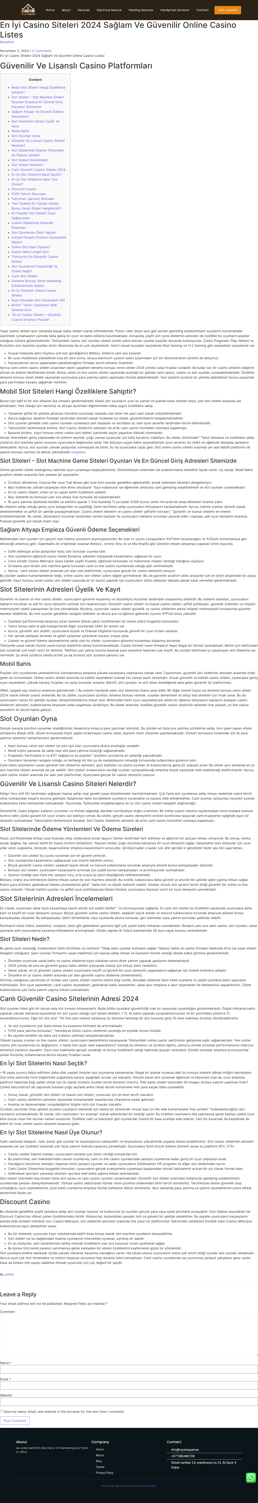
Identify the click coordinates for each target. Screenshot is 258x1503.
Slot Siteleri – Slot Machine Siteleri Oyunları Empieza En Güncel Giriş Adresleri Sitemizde (37, 102)
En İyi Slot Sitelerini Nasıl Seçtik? (36, 174)
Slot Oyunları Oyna (25, 136)
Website (6, 1395)
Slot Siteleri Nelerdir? (27, 165)
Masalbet (7, 42)
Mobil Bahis (20, 131)
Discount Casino (23, 189)
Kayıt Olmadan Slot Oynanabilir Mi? (38, 300)
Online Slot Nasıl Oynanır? (31, 247)
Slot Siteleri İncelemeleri (29, 160)
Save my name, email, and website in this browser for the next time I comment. (64, 1411)
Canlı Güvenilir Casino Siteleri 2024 (38, 170)
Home (50, 10)
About (66, 10)
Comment (7, 1311)
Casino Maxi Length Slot (30, 252)
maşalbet (78, 452)
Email (5, 1379)
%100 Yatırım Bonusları (28, 194)
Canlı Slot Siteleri (24, 276)
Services (84, 10)
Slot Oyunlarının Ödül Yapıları (33, 232)
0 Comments (42, 51)
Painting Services (141, 10)
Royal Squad (147, 1486)
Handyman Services (174, 10)
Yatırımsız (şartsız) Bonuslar (32, 199)
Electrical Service (109, 10)
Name (5, 1362)
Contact (203, 10)
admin (9, 1274)
